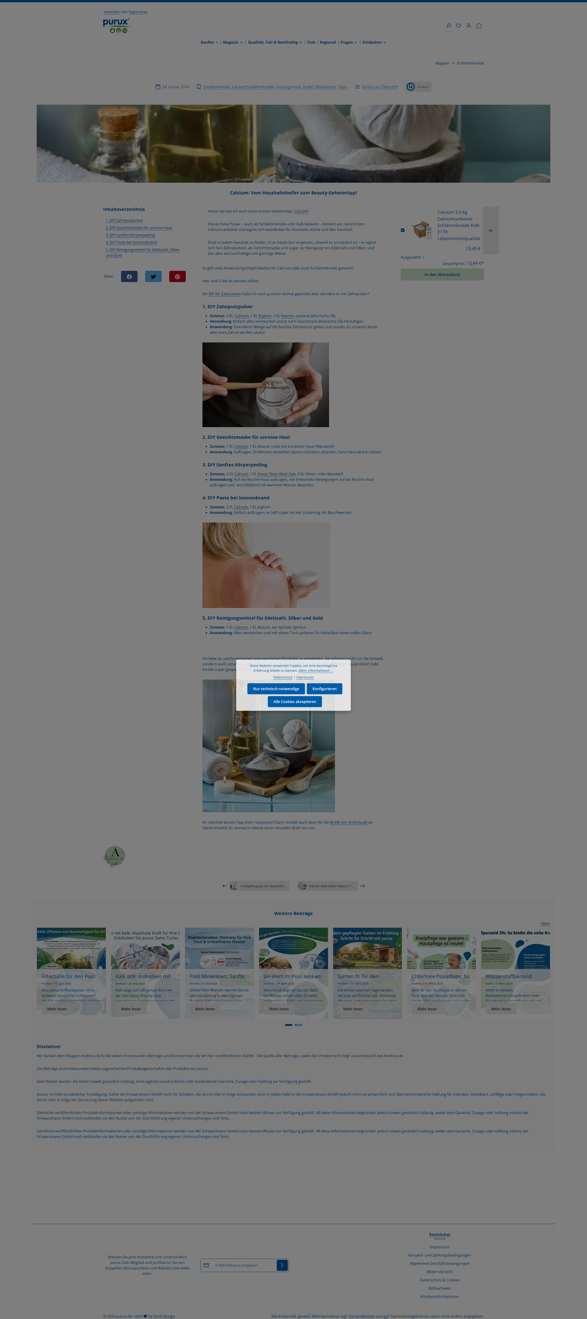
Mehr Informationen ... (316, 670)
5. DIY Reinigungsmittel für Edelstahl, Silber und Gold (143, 252)
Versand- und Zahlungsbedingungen (439, 1255)
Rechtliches (439, 1234)
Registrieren (138, 12)
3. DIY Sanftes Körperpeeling (130, 235)
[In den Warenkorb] (490, 230)
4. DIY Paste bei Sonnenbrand (131, 242)
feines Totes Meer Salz (276, 473)
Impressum (440, 1246)
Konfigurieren (325, 688)
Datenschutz (283, 677)
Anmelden (112, 12)
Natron (287, 315)
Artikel (308, 86)
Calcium (301, 211)
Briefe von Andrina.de (348, 822)
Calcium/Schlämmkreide (253, 86)
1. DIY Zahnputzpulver (125, 220)
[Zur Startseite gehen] (117, 25)
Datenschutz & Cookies (440, 1280)
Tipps (342, 86)
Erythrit (264, 315)
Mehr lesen (57, 1008)
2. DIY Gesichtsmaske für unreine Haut (139, 227)
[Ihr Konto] (468, 25)
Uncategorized (288, 86)
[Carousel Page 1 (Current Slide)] (288, 1025)
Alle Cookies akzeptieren (295, 701)
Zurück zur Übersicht (380, 86)
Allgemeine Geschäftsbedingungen (440, 1263)
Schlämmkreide (216, 86)
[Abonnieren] (282, 1265)
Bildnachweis (440, 1288)
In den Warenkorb (442, 274)
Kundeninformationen (440, 1296)
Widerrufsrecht (439, 1271)
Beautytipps (326, 86)
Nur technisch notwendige (276, 688)
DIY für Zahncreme (225, 293)
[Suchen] (448, 25)
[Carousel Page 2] (298, 1025)
